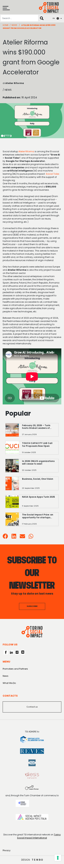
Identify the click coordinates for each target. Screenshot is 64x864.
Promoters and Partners (15, 668)
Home (6, 25)
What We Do (9, 683)
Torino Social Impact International (39, 836)
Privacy (6, 850)
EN (54, 18)
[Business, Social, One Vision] (38, 485)
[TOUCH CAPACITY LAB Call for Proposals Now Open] (38, 449)
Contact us (32, 707)
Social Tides (52, 173)
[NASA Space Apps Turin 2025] (38, 503)
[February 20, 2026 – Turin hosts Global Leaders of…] (38, 431)
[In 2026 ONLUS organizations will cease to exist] (38, 467)
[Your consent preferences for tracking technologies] (57, 857)
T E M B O (37, 859)
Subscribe (32, 606)
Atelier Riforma (26, 151)
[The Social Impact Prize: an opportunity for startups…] (38, 521)
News (14, 25)
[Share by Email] (22, 537)
